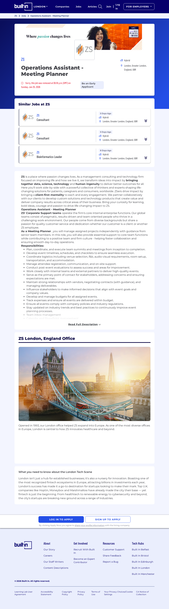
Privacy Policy (81, 593)
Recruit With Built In (84, 551)
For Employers (138, 6)
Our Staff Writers (54, 561)
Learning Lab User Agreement (24, 593)
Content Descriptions (56, 567)
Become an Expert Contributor (84, 560)
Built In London (141, 567)
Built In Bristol (140, 555)
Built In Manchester (143, 573)
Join (108, 6)
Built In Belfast (140, 549)
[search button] (100, 7)
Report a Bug (110, 561)
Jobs (78, 6)
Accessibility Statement (47, 593)
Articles (92, 6)
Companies (62, 6)
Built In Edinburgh (142, 561)
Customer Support (113, 549)
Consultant (43, 120)
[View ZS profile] (84, 37)
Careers (48, 555)
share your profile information (89, 525)
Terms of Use (95, 593)
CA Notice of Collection (142, 593)
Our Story (49, 549)
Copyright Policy (67, 593)
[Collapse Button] (146, 120)
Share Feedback (112, 555)
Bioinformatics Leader (49, 157)
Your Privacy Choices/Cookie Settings (118, 593)
